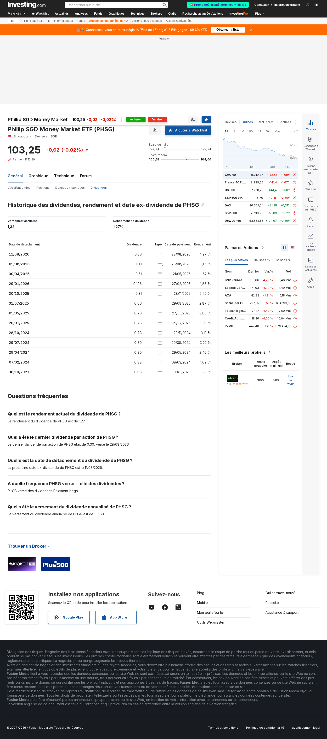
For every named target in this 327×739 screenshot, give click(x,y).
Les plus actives (236, 191)
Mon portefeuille (210, 543)
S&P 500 (231, 144)
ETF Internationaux (60, 21)
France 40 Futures (238, 113)
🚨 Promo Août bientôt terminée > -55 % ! (218, 4)
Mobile (202, 533)
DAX (228, 136)
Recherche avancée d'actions (202, 13)
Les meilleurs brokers (245, 283)
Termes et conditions (223, 658)
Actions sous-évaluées (147, 21)
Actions (285, 53)
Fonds (81, 21)
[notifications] (307, 4)
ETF (13, 21)
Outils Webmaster (211, 553)
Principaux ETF (34, 21)
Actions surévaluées (179, 21)
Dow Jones (233, 151)
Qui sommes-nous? (280, 524)
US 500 (230, 121)
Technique (64, 106)
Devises (231, 53)
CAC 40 (230, 105)
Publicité (272, 533)
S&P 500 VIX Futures (239, 128)
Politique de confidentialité (265, 658)
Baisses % (283, 191)
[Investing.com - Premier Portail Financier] (26, 4)
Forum (86, 106)
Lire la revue (291, 311)
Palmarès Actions (241, 178)
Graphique (38, 106)
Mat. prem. (266, 53)
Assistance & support (282, 543)
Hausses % (262, 191)
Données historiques (70, 118)
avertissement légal (306, 658)
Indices (247, 53)
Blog (200, 524)
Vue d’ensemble (19, 118)
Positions (43, 118)
